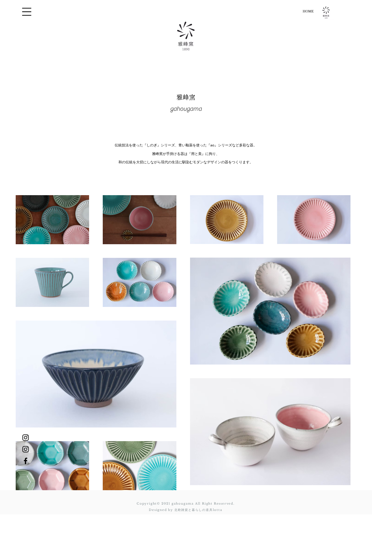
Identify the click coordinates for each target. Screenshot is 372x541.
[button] (26, 12)
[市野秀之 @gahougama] (25, 437)
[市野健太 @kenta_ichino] (25, 449)
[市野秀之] (25, 461)
